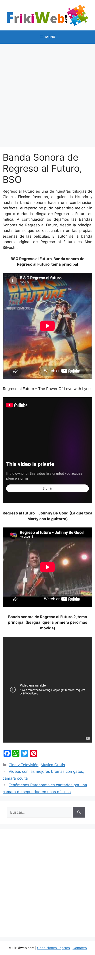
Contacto (80, 948)
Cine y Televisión (23, 765)
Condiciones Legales (53, 948)
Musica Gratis (53, 765)
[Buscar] (79, 812)
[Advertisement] (47, 93)
